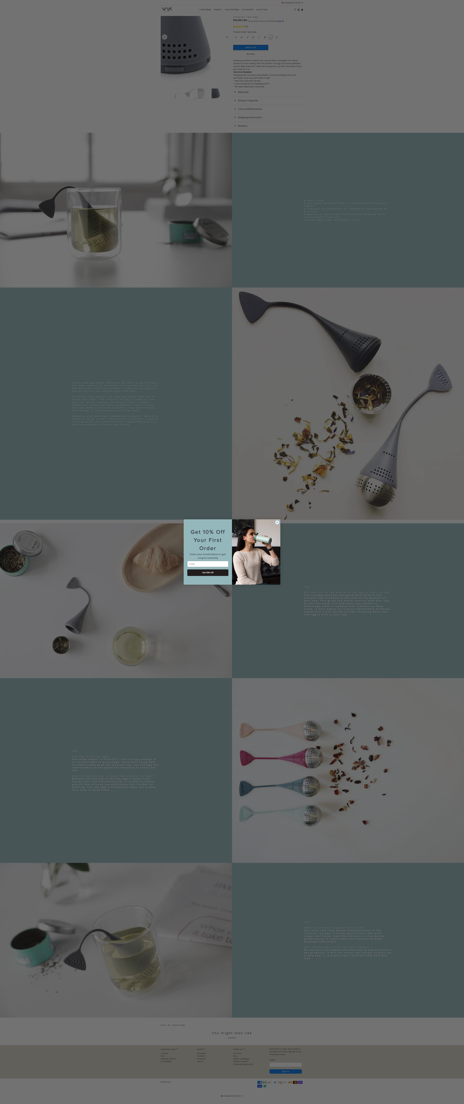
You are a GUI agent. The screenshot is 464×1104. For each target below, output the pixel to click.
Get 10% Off (207, 572)
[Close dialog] (277, 522)
